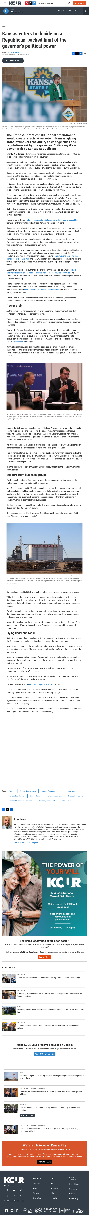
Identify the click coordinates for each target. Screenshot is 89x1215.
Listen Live (36, 1183)
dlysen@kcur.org (20, 839)
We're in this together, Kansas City (44, 1145)
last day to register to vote (40, 684)
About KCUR (37, 1178)
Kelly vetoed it (19, 342)
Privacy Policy (73, 1199)
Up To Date (23, 1104)
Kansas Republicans (55, 796)
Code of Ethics (74, 1184)
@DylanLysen (55, 839)
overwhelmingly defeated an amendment (42, 290)
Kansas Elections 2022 (50, 791)
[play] (6, 11)
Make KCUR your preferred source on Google (44, 1044)
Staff (52, 1183)
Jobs (52, 1193)
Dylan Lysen (14, 52)
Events (53, 1178)
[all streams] (86, 11)
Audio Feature (66, 801)
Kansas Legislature (16, 796)
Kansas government (47, 801)
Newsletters (37, 1198)
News (4, 26)
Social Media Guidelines (73, 1178)
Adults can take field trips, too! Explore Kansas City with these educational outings (48, 978)
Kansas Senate (35, 796)
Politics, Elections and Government (32, 1088)
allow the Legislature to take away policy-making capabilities (52, 220)
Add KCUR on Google (44, 1054)
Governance (73, 1189)
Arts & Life (21, 974)
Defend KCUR (44, 1161)
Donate (80, 3)
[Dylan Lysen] (7, 822)
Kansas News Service (28, 791)
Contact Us (54, 1188)
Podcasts (36, 1193)
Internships (54, 1198)
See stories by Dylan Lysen (26, 842)
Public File (72, 1194)
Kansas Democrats (75, 796)
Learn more (44, 957)
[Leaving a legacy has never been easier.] (44, 893)
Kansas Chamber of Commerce (21, 801)
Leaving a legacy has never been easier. (44, 940)
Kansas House (70, 791)
